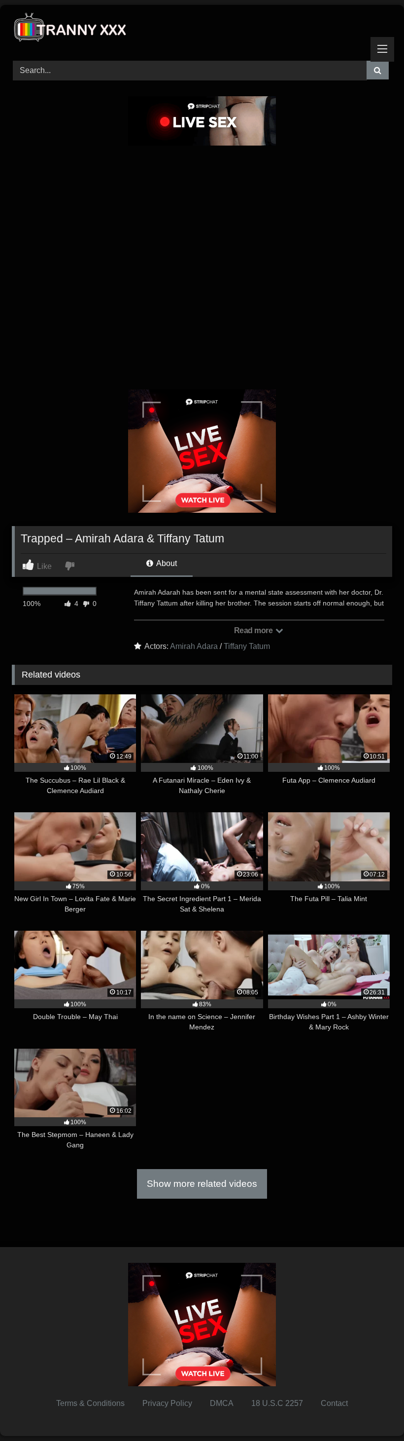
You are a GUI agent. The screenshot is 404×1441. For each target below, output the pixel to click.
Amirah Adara (194, 646)
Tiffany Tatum (247, 646)
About (166, 563)
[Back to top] (373, 1411)
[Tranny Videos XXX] (202, 29)
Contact (334, 1403)
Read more (254, 630)
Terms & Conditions (90, 1403)
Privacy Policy (167, 1403)
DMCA (222, 1403)
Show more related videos (202, 1183)
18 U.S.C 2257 (277, 1403)
